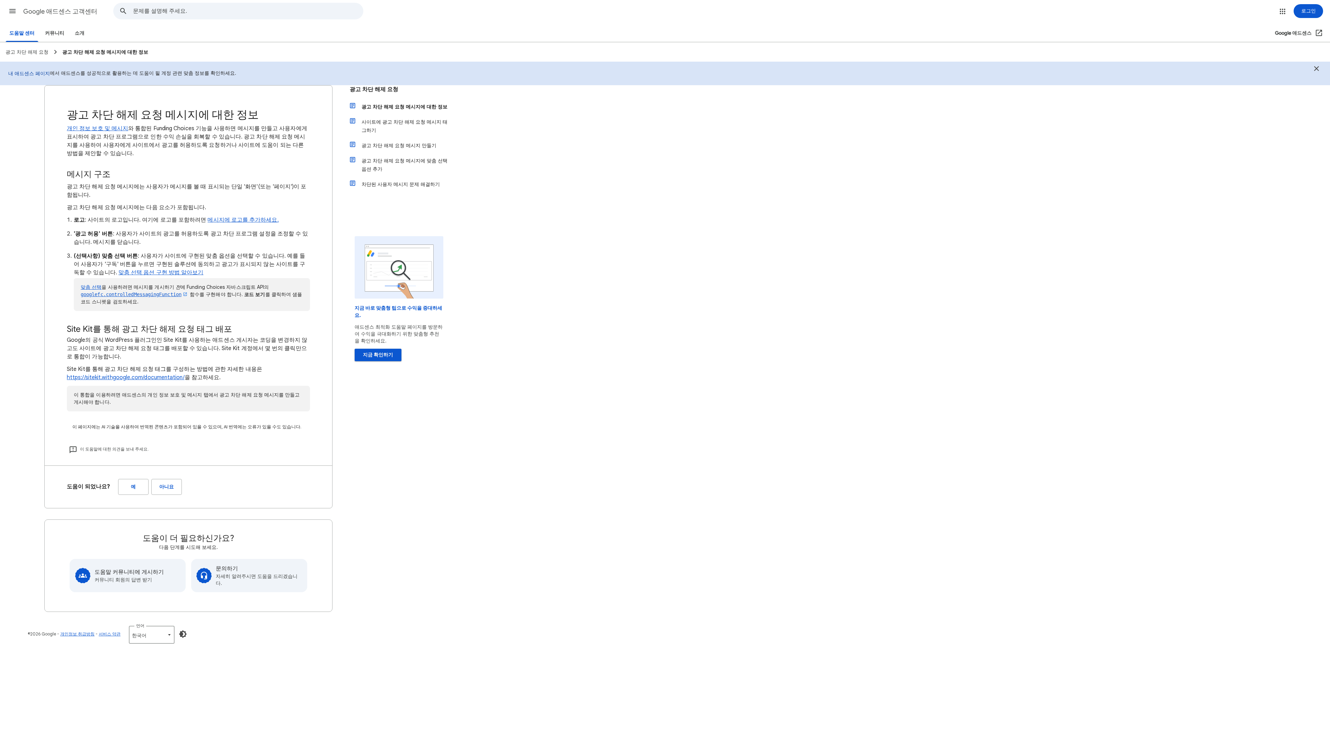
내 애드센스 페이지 (29, 73)
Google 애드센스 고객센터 (60, 11)
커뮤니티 (54, 33)
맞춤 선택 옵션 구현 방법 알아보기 (161, 272)
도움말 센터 (22, 33)
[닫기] (1316, 69)
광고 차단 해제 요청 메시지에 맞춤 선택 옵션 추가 (404, 165)
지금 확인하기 (378, 355)
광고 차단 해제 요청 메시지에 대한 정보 (404, 107)
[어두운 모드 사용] (183, 634)
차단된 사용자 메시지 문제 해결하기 (401, 184)
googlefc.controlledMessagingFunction (131, 294)
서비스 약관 (110, 633)
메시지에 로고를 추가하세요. (242, 219)
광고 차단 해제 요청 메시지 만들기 (399, 145)
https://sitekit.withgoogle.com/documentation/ (126, 377)
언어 (140, 625)
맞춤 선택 (91, 287)
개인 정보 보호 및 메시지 (97, 128)
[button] (12, 11)
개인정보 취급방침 (77, 633)
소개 (80, 33)
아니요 (166, 487)
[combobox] (248, 11)
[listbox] (152, 635)
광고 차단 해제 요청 (374, 89)
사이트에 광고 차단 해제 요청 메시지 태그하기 (404, 126)
